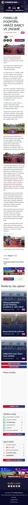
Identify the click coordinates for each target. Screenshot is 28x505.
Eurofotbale (19, 184)
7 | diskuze (20, 40)
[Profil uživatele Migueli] (5, 36)
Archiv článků (14, 367)
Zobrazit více (14, 406)
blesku (10, 182)
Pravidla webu (14, 502)
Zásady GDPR (14, 499)
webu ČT (14, 182)
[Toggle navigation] (24, 2)
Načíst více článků (14, 363)
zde (4, 190)
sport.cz (5, 182)
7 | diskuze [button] (9, 279)
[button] (2, 8)
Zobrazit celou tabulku (14, 434)
